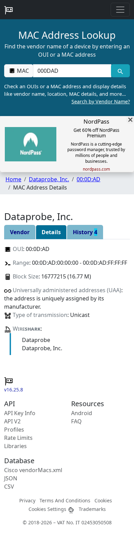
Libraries (15, 446)
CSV (9, 486)
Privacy (27, 500)
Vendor (20, 232)
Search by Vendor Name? (100, 101)
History (85, 232)
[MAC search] (120, 70)
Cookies (103, 500)
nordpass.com (96, 169)
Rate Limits (18, 438)
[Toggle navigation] (120, 9)
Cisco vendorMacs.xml (33, 470)
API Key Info (19, 413)
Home (13, 179)
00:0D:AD (88, 179)
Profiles (14, 429)
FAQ (76, 421)
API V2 (12, 421)
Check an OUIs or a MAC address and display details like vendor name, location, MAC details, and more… (67, 93)
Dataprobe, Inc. (49, 179)
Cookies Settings (48, 509)
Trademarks (92, 509)
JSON (10, 478)
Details (51, 232)
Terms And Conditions (65, 500)
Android (81, 413)
